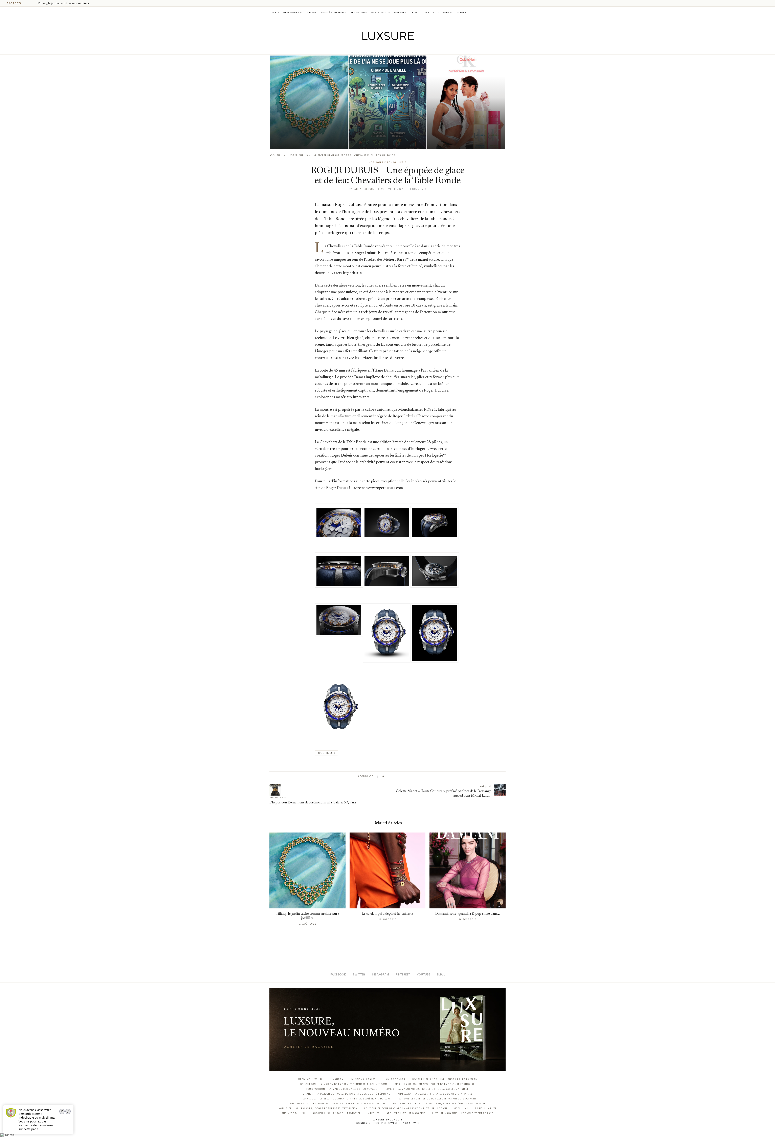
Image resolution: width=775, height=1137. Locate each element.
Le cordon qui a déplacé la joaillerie (387, 914)
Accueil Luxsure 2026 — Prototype (337, 1113)
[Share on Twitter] (395, 776)
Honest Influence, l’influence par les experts (444, 1079)
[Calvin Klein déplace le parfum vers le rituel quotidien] (466, 102)
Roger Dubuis (326, 753)
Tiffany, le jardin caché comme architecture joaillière (72, 3)
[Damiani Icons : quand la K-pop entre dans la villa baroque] (467, 871)
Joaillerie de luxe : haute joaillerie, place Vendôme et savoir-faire (439, 1103)
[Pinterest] (390, 48)
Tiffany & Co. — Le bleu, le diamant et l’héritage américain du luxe (344, 1098)
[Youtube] (396, 48)
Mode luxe (461, 1108)
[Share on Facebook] (391, 776)
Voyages (400, 12)
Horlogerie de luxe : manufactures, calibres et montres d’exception (337, 1103)
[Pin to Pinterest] (399, 776)
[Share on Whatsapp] (406, 776)
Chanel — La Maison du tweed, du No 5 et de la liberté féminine (346, 1093)
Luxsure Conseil (393, 1079)
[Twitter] (379, 48)
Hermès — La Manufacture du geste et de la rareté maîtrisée (426, 1089)
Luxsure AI (445, 12)
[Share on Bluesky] (414, 776)
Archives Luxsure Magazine (405, 1113)
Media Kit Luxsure (310, 1079)
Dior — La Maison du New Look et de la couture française (435, 1084)
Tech (414, 12)
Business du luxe (294, 1113)
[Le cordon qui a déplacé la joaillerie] (388, 871)
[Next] (34, 3)
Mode (275, 12)
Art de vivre (358, 12)
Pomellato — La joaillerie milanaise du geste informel (434, 1093)
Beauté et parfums (333, 12)
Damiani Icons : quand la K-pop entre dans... (467, 914)
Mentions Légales (363, 1079)
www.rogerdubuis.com (384, 488)
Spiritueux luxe (485, 1108)
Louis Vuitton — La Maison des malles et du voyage (341, 1089)
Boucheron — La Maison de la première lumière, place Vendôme (344, 1084)
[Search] (504, 12)
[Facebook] (373, 48)
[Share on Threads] (410, 776)
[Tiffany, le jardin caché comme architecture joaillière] (309, 102)
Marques (374, 1113)
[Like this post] (386, 776)
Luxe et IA (428, 12)
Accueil (274, 155)
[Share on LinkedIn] (402, 776)
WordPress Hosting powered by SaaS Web (387, 1123)
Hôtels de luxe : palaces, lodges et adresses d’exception (318, 1108)
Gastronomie (380, 12)
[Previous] (28, 3)
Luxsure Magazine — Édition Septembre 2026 (463, 1113)
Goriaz (461, 12)
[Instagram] (385, 48)
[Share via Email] (418, 776)
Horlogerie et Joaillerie (299, 12)
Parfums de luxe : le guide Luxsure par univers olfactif (437, 1098)
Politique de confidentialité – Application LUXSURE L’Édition (405, 1108)
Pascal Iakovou (290, 142)
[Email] (402, 48)
